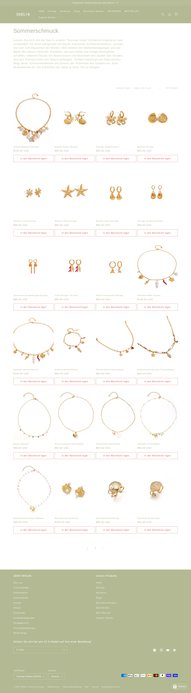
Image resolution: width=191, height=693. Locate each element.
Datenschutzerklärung (72, 687)
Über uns (18, 583)
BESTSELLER (103, 613)
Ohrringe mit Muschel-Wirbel (150, 221)
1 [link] (87, 548)
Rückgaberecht (21, 623)
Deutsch (55, 676)
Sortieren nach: (123, 88)
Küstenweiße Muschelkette (108, 444)
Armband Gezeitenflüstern (66, 370)
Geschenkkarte (20, 598)
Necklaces (101, 593)
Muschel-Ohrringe (145, 147)
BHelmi (24, 687)
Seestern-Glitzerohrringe (66, 221)
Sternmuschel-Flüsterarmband (109, 370)
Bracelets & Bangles (106, 603)
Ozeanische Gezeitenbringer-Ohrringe (30, 295)
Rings (99, 598)
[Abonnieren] (63, 649)
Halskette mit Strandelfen (148, 444)
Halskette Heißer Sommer (149, 295)
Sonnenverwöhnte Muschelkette (69, 444)
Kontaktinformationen (111, 687)
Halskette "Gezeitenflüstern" (26, 370)
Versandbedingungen (24, 618)
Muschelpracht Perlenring (107, 518)
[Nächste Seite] (103, 548)
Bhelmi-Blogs (20, 633)
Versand (95, 687)
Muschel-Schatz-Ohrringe (66, 147)
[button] (48, 17)
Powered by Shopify (35, 687)
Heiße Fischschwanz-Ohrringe (109, 295)
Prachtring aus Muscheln (148, 518)
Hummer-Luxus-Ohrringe (24, 221)
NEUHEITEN (102, 608)
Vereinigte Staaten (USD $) (29, 676)
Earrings (100, 587)
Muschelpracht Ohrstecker (66, 518)
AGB (86, 687)
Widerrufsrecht (53, 687)
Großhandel (19, 613)
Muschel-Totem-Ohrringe (107, 221)
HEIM (99, 583)
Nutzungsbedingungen (24, 628)
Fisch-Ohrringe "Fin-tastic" (67, 295)
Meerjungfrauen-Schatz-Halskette (28, 518)
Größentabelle (20, 593)
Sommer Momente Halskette (26, 147)
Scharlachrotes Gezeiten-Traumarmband (155, 370)
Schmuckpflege (21, 587)
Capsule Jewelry (104, 618)
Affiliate (17, 608)
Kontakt (17, 603)
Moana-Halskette (21, 444)
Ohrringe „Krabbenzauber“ (108, 147)
